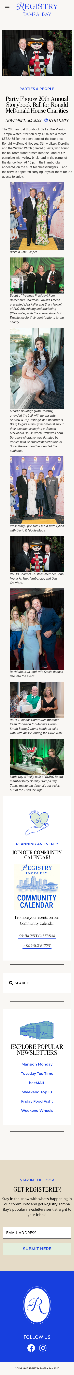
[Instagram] (43, 1348)
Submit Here (37, 1248)
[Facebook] (31, 1348)
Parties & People (37, 89)
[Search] (11, 983)
